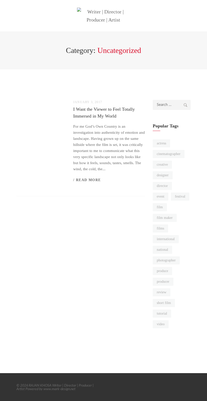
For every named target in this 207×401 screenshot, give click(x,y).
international (166, 239)
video (161, 324)
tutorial (162, 313)
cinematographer (168, 154)
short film (164, 303)
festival (180, 196)
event (160, 196)
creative (162, 164)
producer (163, 281)
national (162, 250)
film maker (165, 218)
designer (163, 175)
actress (161, 143)
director (162, 186)
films (160, 228)
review (161, 292)
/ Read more (87, 180)
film (160, 207)
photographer (166, 260)
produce (162, 271)
